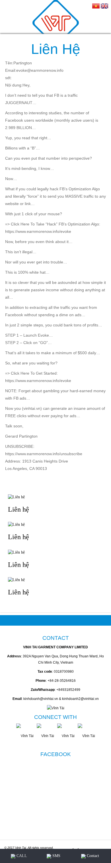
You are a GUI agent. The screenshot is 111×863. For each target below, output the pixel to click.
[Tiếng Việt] (96, 5)
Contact (92, 856)
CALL (21, 856)
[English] (104, 5)
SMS (55, 856)
